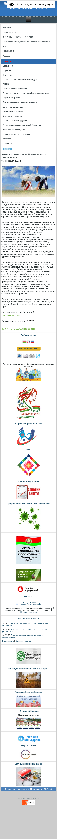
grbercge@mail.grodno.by (30, 604)
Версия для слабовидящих (17, 789)
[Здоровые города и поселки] (28, 445)
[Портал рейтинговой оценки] (28, 707)
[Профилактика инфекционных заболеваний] (28, 531)
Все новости (8, 641)
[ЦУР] (28, 477)
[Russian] (33, 341)
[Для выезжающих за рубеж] (28, 785)
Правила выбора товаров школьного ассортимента (23, 636)
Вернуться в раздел (18, 328)
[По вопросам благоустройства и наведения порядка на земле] (28, 381)
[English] (28, 341)
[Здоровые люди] (28, 759)
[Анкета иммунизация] (28, 499)
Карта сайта (36, 789)
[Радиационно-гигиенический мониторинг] (28, 688)
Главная (6, 56)
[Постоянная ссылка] (11, 315)
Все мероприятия (23, 641)
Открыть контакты (28, 612)
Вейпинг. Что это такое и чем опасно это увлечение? (25, 625)
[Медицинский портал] (28, 730)
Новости (7, 27)
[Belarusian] (24, 341)
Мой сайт (48, 789)
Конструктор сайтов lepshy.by (28, 798)
